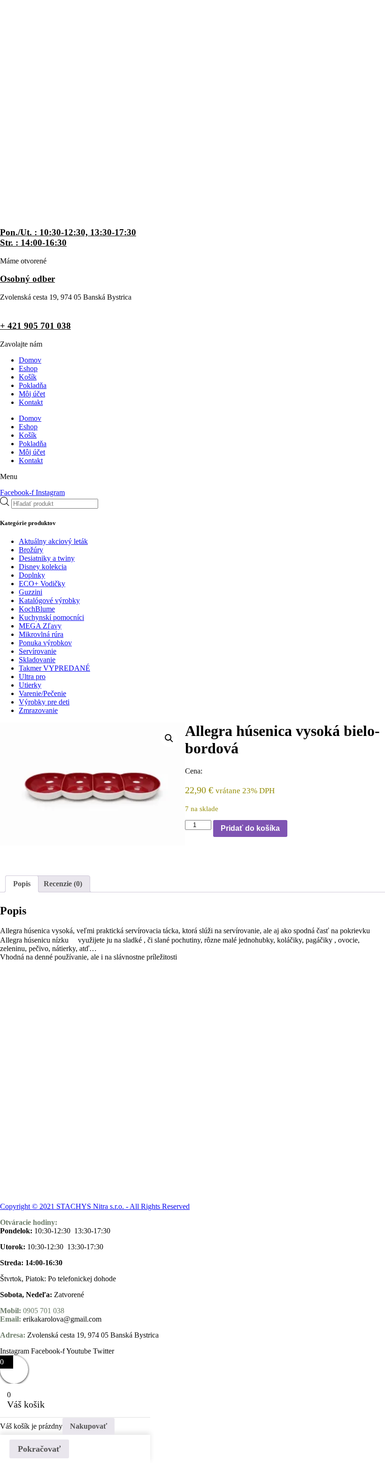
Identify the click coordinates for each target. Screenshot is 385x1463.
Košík (28, 377)
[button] (169, 738)
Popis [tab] (22, 884)
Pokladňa (32, 385)
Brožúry (31, 550)
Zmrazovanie (38, 710)
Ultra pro (32, 677)
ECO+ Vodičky (42, 584)
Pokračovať (39, 1449)
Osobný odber (27, 279)
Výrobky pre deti (44, 702)
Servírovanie (37, 651)
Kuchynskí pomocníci (51, 617)
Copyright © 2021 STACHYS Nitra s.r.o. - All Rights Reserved (95, 1206)
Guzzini (30, 592)
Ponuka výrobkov (45, 643)
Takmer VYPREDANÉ (54, 668)
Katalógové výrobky (49, 600)
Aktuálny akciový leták (53, 541)
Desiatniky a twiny (47, 558)
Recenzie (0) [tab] (63, 884)
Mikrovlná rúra (41, 634)
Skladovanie (37, 660)
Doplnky (32, 575)
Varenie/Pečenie (42, 693)
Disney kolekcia (43, 567)
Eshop (28, 368)
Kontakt (31, 402)
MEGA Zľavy (40, 626)
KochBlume (37, 609)
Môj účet (32, 394)
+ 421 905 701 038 (35, 326)
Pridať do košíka (250, 828)
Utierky (30, 685)
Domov (30, 360)
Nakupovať (88, 1426)
